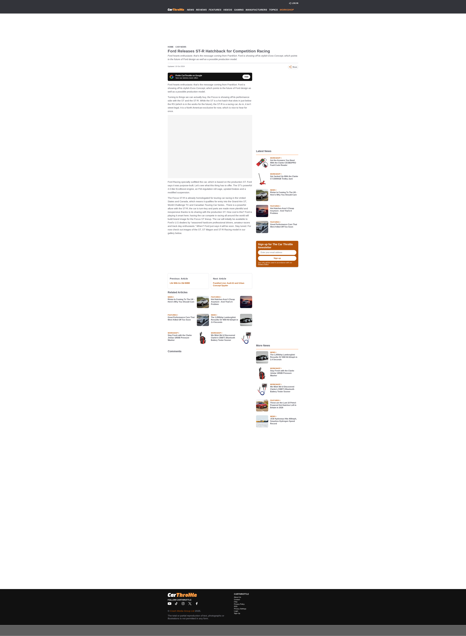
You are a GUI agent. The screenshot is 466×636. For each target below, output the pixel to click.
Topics (273, 9)
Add (246, 77)
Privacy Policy (263, 264)
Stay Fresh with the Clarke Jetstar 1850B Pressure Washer (180, 337)
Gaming (239, 9)
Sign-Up (237, 613)
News (190, 9)
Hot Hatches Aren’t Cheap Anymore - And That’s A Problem (223, 301)
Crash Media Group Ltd (182, 611)
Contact (237, 599)
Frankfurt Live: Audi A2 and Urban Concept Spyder (228, 284)
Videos (227, 9)
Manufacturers (256, 9)
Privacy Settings (240, 609)
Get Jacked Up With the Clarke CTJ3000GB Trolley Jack (284, 177)
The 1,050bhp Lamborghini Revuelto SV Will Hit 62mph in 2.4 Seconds (224, 319)
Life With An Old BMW (180, 283)
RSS (235, 606)
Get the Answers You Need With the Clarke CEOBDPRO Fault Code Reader (283, 162)
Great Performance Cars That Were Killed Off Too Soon (181, 318)
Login (236, 611)
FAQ (235, 602)
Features (215, 9)
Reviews (201, 9)
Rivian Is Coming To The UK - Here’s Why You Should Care (181, 300)
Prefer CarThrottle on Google (188, 75)
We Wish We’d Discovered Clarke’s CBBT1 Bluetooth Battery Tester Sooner (223, 337)
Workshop (287, 9)
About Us (237, 597)
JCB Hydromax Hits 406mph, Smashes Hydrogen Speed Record (283, 421)
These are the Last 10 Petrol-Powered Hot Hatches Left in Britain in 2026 (283, 405)
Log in (295, 3)
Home (171, 47)
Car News (180, 47)
